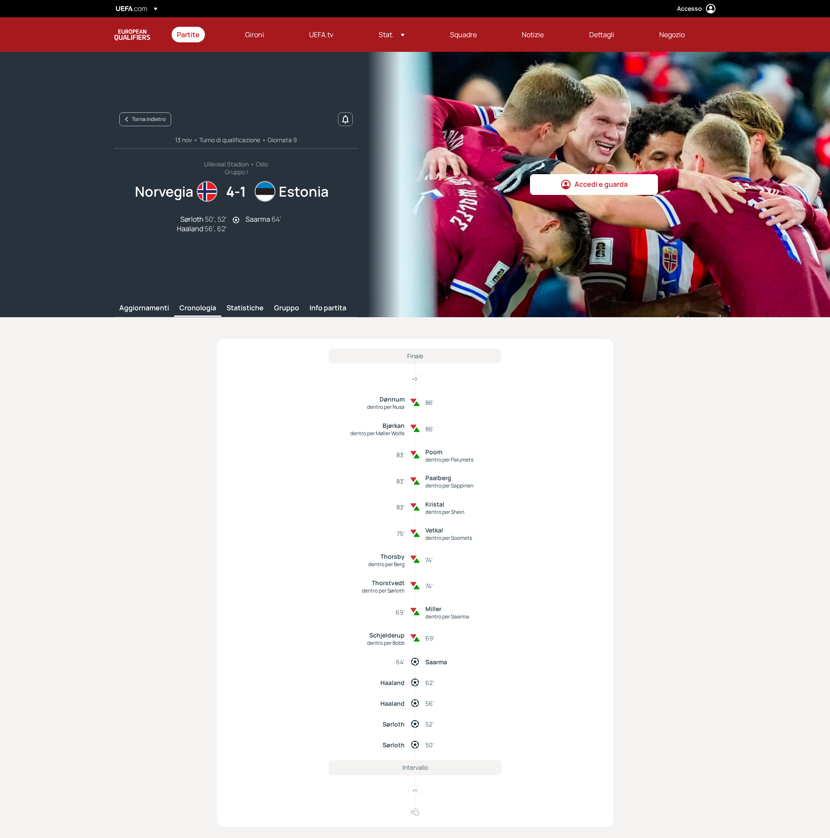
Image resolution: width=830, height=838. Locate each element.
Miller (433, 609)
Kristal (434, 504)
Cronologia (197, 308)
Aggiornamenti (144, 308)
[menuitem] (200, 34)
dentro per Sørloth (383, 590)
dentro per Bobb (386, 643)
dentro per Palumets (449, 459)
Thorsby (392, 556)
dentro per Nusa (386, 407)
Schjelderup (387, 635)
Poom (433, 452)
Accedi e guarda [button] (601, 184)
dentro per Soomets (448, 538)
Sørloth (394, 724)
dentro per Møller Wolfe (377, 433)
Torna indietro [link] (149, 119)
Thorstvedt (388, 583)
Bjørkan (394, 425)
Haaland (392, 683)
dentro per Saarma (447, 616)
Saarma (436, 662)
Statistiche (245, 308)
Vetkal (434, 530)
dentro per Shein (444, 512)
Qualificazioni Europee (132, 34)
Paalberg (438, 478)
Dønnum (392, 399)
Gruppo (286, 308)
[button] (391, 34)
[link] (188, 34)
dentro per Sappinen (449, 485)
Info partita (328, 308)
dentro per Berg (386, 564)
